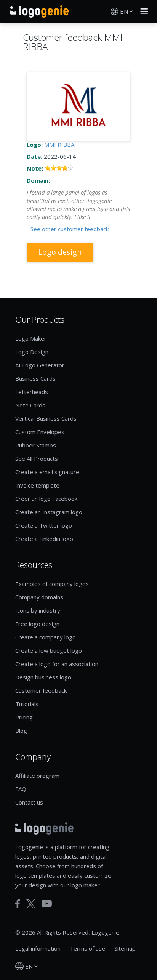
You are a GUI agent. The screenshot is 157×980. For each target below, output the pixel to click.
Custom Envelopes (39, 432)
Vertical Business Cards (46, 418)
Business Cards (35, 378)
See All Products (36, 458)
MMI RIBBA (59, 144)
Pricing (24, 717)
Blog (21, 730)
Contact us (29, 802)
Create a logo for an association (56, 664)
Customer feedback (41, 690)
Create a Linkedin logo (44, 538)
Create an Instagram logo (48, 512)
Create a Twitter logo (43, 525)
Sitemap (125, 948)
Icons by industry (37, 610)
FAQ (20, 789)
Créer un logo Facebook (46, 498)
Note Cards (30, 405)
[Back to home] (39, 11)
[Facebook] (17, 903)
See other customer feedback (69, 229)
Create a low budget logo (48, 650)
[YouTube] (47, 903)
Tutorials (26, 704)
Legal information (38, 948)
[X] (30, 903)
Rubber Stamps (35, 445)
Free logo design (37, 624)
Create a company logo (45, 637)
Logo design (60, 252)
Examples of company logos (52, 583)
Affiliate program (37, 775)
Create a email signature (47, 472)
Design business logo (43, 677)
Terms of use (87, 948)
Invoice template (37, 485)
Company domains (39, 597)
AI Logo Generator (39, 365)
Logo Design (31, 352)
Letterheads (31, 392)
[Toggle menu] (142, 11)
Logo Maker (30, 338)
